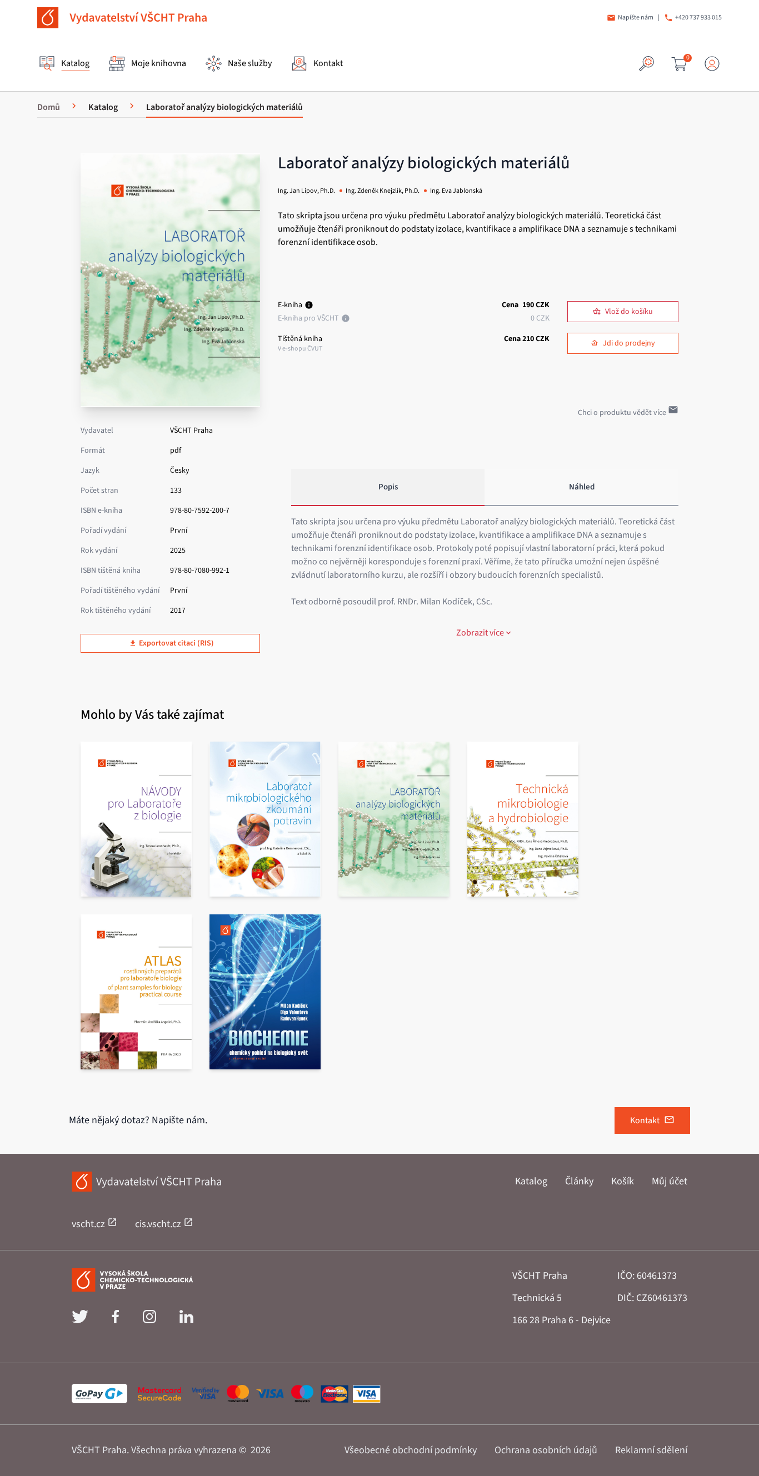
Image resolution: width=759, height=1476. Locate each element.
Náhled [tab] (582, 487)
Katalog (531, 1181)
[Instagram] (149, 1320)
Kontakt (645, 1120)
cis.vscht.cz (159, 1224)
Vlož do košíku (629, 311)
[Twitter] (80, 1320)
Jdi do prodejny (629, 343)
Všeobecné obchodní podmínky (410, 1450)
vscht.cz (89, 1224)
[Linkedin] (186, 1320)
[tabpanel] (484, 577)
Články (579, 1181)
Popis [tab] (388, 487)
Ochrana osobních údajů (546, 1450)
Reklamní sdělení (651, 1450)
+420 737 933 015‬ (698, 17)
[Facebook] (115, 1320)
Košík (622, 1181)
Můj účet (669, 1181)
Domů (48, 107)
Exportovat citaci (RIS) (176, 643)
